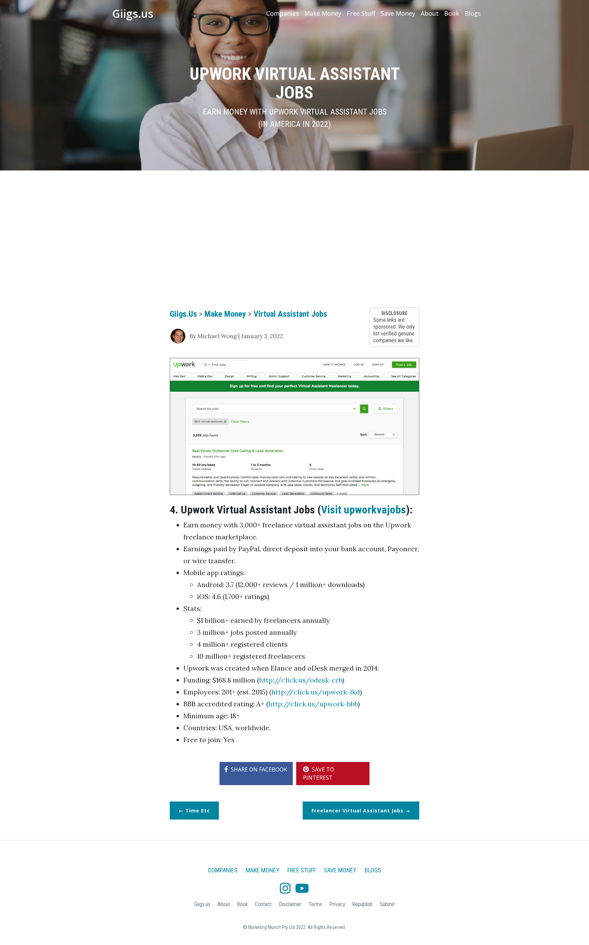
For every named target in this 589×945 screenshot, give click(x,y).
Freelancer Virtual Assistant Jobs (358, 810)
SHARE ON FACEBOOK (258, 769)
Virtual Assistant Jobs (290, 314)
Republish (362, 904)
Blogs (473, 13)
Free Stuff (361, 13)
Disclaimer (290, 904)
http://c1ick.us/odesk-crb (300, 680)
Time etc (197, 810)
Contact (263, 904)
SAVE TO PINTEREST (318, 773)
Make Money (322, 13)
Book (451, 13)
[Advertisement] (294, 228)
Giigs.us (132, 13)
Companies (282, 13)
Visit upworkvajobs (363, 509)
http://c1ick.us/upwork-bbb (313, 704)
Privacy (337, 904)
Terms (315, 904)
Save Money (398, 13)
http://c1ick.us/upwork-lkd (315, 692)
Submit (387, 904)
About (430, 13)
